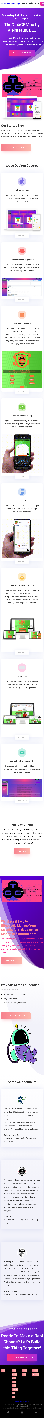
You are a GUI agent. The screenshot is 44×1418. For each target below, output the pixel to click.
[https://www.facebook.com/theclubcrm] (8, 1412)
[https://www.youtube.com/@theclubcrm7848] (36, 1412)
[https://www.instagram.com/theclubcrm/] (22, 1412)
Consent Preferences (22, 1401)
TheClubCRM (30, 3)
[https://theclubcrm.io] (10, 3)
